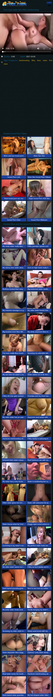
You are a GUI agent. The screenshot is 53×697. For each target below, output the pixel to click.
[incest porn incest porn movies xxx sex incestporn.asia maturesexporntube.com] (49, 4)
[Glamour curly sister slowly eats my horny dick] (39, 642)
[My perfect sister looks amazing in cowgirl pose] (39, 535)
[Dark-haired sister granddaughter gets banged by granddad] (14, 685)
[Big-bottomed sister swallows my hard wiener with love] (39, 278)
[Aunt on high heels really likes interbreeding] (39, 257)
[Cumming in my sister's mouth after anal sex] (14, 535)
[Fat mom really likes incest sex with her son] (14, 343)
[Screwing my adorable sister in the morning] (39, 343)
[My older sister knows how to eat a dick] (39, 300)
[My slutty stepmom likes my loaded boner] (39, 321)
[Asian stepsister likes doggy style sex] (14, 642)
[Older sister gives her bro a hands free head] (14, 492)
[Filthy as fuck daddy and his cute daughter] (39, 556)
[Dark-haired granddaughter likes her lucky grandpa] (14, 578)
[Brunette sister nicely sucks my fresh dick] (14, 599)
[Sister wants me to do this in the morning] (39, 364)
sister (45, 60)
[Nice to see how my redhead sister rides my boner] (39, 578)
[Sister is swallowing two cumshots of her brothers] (39, 471)
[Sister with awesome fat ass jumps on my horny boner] (39, 492)
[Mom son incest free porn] (15, 3)
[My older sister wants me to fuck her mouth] (14, 556)
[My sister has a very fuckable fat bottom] (14, 471)
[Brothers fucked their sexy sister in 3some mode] (14, 278)
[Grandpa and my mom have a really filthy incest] (39, 385)
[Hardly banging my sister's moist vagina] (39, 599)
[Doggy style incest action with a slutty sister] (39, 514)
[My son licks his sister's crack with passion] (14, 364)
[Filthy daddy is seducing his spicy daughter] (39, 428)
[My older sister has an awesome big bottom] (14, 407)
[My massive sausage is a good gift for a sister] (14, 300)
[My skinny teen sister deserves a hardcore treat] (14, 257)
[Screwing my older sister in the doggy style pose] (14, 620)
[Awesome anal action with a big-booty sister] (39, 407)
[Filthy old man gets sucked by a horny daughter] (14, 385)
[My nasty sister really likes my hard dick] (14, 236)
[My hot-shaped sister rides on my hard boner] (39, 685)
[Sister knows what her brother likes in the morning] (14, 514)
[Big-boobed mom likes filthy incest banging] (14, 321)
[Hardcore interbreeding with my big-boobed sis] (39, 663)
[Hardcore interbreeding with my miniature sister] (14, 428)
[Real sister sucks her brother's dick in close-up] (14, 663)
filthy (33, 60)
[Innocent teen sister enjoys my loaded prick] (14, 449)
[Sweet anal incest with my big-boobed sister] (39, 620)
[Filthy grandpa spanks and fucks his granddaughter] (39, 236)
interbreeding (24, 60)
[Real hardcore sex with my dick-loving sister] (39, 449)
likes (39, 60)
